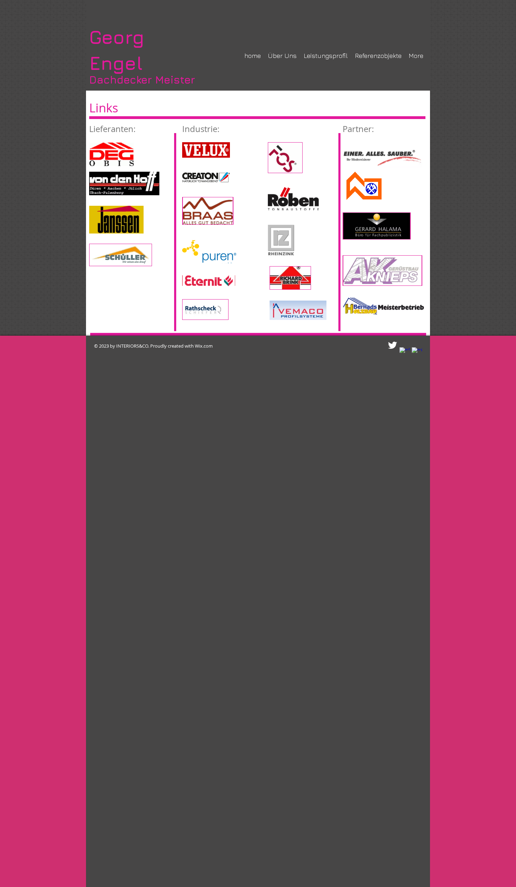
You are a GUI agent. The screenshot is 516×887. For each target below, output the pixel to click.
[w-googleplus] (417, 352)
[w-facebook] (404, 352)
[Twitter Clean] (392, 345)
